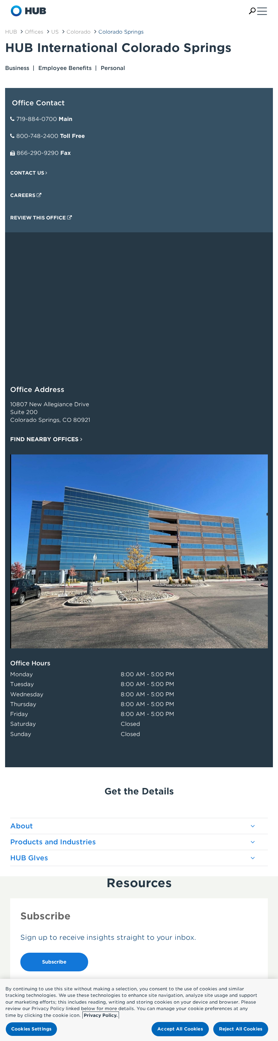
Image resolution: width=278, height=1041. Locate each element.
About (21, 826)
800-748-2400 (37, 136)
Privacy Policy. (101, 1015)
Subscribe (54, 962)
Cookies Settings (31, 1028)
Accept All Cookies (180, 1028)
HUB (11, 32)
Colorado (78, 32)
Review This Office (38, 217)
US (55, 32)
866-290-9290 (38, 153)
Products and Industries (53, 842)
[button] (252, 11)
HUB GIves (29, 858)
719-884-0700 (36, 119)
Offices (34, 32)
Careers (23, 195)
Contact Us (27, 173)
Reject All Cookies (240, 1028)
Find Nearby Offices (45, 439)
